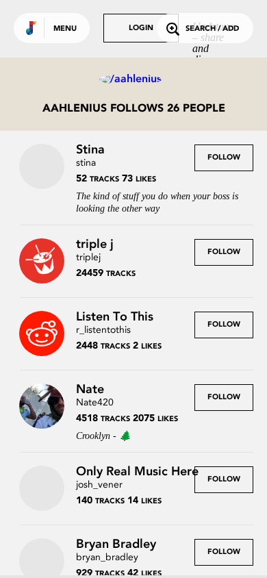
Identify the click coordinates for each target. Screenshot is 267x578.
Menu (65, 29)
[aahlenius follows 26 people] (133, 79)
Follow (223, 158)
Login (141, 28)
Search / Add (212, 29)
